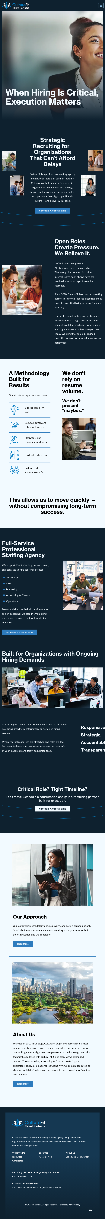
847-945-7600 (27, 1176)
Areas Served (45, 1156)
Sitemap (63, 1204)
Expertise (43, 1152)
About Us (70, 1152)
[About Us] (52, 993)
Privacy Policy (74, 1204)
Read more (23, 943)
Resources (17, 1156)
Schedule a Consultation (52, 210)
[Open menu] (101, 5)
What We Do (18, 1152)
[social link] (90, 1210)
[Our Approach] (52, 875)
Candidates (17, 1160)
